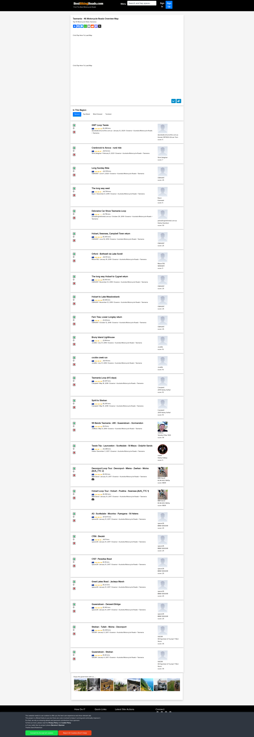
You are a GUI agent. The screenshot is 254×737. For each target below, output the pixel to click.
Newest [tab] (77, 114)
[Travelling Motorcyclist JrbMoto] (163, 426)
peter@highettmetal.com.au (101, 216)
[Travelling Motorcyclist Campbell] (163, 381)
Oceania (129, 131)
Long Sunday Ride (100, 168)
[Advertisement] (127, 50)
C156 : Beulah (98, 536)
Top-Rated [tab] (86, 114)
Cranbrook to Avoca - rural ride (106, 147)
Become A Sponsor (57, 725)
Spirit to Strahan (99, 400)
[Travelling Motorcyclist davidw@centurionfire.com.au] (163, 128)
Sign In (162, 5)
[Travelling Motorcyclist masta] (163, 449)
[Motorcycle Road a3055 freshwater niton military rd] (173, 684)
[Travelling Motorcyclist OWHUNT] (163, 171)
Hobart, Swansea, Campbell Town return (111, 233)
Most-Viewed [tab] (97, 114)
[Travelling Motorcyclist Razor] (163, 191)
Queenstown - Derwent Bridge (106, 604)
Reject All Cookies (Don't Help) (75, 733)
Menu (123, 3)
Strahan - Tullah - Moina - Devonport (109, 626)
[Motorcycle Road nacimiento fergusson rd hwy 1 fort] (147, 684)
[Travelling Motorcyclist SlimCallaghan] (163, 151)
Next (183, 685)
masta (94, 451)
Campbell (95, 383)
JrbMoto (94, 428)
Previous (71, 685)
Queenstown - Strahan (102, 651)
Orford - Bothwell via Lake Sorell (107, 253)
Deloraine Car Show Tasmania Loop (109, 210)
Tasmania (96, 133)
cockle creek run (99, 357)
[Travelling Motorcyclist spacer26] (163, 517)
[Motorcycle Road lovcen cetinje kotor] (80, 684)
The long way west (101, 188)
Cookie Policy (66, 723)
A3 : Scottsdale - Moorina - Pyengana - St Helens (115, 513)
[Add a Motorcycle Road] (173, 101)
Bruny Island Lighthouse (103, 337)
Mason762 (95, 259)
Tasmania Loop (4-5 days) (104, 377)
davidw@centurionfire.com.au (102, 131)
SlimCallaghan (97, 153)
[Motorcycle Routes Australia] (93, 128)
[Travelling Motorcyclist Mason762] (163, 257)
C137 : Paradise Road (102, 558)
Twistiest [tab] (108, 114)
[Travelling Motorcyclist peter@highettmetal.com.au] (163, 214)
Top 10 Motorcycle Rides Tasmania (84, 22)
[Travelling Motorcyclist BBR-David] (163, 471)
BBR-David (95, 476)
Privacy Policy (53, 723)
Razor (94, 194)
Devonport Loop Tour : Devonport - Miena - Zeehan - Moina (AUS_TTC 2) (120, 469)
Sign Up (169, 5)
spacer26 (95, 519)
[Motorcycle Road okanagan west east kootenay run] (160, 684)
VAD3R (94, 632)
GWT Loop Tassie (100, 125)
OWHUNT (95, 173)
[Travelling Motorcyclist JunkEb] (163, 340)
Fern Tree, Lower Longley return (107, 316)
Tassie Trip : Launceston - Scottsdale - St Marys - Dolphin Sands (122, 445)
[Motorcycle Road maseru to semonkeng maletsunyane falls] (107, 684)
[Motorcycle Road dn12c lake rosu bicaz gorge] (93, 684)
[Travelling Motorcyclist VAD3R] (163, 630)
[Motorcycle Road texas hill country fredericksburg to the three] (133, 684)
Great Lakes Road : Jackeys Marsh (108, 581)
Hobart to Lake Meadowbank (106, 296)
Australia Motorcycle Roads (142, 131)
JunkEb (94, 343)
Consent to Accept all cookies (41, 733)
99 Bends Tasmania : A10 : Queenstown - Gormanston (117, 423)
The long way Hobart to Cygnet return (110, 276)
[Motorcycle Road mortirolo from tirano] (120, 684)
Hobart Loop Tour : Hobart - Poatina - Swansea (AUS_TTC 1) (120, 490)
